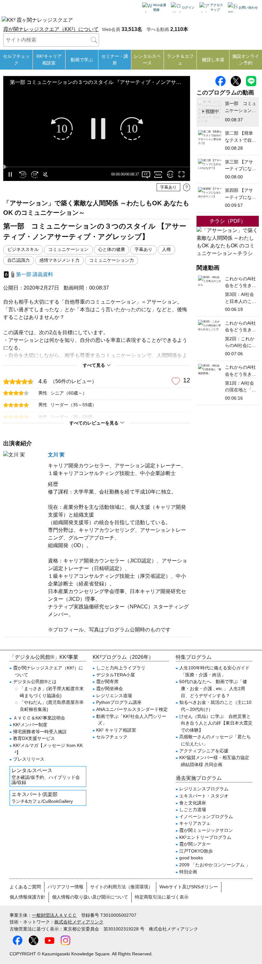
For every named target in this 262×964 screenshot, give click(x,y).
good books (191, 857)
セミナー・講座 (114, 59)
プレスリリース (28, 759)
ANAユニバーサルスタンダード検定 (132, 709)
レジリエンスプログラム (203, 788)
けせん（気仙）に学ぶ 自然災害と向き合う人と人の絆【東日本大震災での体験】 (215, 723)
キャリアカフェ (195, 823)
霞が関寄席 (107, 681)
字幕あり (143, 249)
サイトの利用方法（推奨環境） (121, 886)
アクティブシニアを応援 (203, 750)
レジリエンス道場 (114, 695)
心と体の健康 (111, 249)
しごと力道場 (192, 809)
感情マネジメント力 (59, 260)
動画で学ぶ (82, 59)
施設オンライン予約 (245, 59)
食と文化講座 (192, 802)
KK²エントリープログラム (205, 837)
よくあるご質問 (25, 886)
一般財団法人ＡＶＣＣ (54, 915)
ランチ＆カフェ (180, 59)
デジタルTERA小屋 (115, 674)
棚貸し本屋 (213, 59)
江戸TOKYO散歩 (196, 851)
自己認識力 (18, 260)
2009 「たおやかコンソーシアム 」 (214, 864)
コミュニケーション (68, 249)
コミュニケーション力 (111, 260)
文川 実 (56, 454)
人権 (166, 249)
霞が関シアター (195, 844)
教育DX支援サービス (34, 738)
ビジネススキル (23, 249)
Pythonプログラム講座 (119, 702)
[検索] (94, 40)
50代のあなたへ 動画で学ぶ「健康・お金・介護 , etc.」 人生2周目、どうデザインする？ (213, 688)
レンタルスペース (147, 59)
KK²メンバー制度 (30, 724)
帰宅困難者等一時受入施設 (40, 731)
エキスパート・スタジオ (203, 795)
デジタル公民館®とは (35, 681)
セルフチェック (16, 59)
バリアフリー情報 (65, 886)
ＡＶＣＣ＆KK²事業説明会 (39, 717)
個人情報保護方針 (27, 897)
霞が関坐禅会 (109, 688)
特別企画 (188, 871)
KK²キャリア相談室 (49, 59)
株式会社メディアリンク (79, 921)
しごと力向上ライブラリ (120, 667)
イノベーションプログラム (206, 816)
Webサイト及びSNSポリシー (188, 886)
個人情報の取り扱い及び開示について (90, 897)
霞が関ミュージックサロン (206, 830)
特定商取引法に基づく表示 (162, 897)
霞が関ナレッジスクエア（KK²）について (51, 29)
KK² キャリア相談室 (116, 730)
